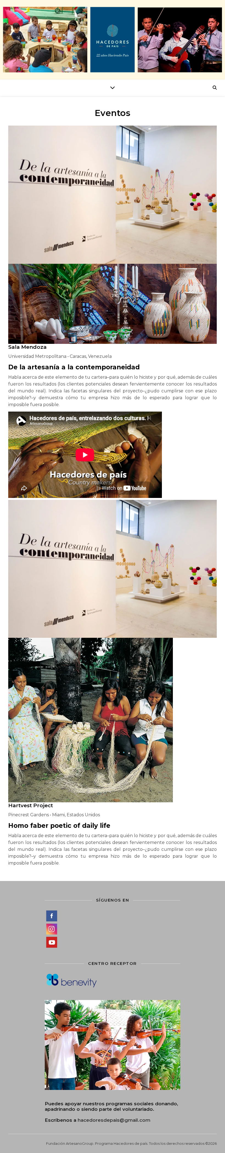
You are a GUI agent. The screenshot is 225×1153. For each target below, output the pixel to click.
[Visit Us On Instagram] (112, 929)
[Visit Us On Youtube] (112, 942)
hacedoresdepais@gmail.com (114, 1120)
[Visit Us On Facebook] (112, 915)
